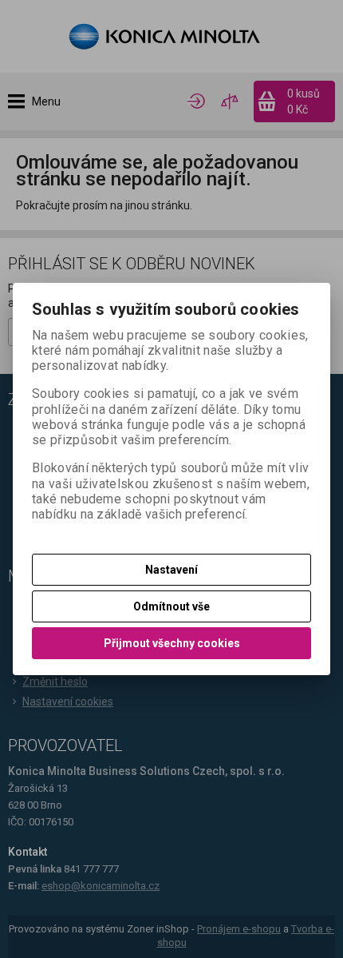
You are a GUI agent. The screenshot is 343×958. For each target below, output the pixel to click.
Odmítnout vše (171, 606)
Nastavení (171, 569)
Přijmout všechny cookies (172, 643)
